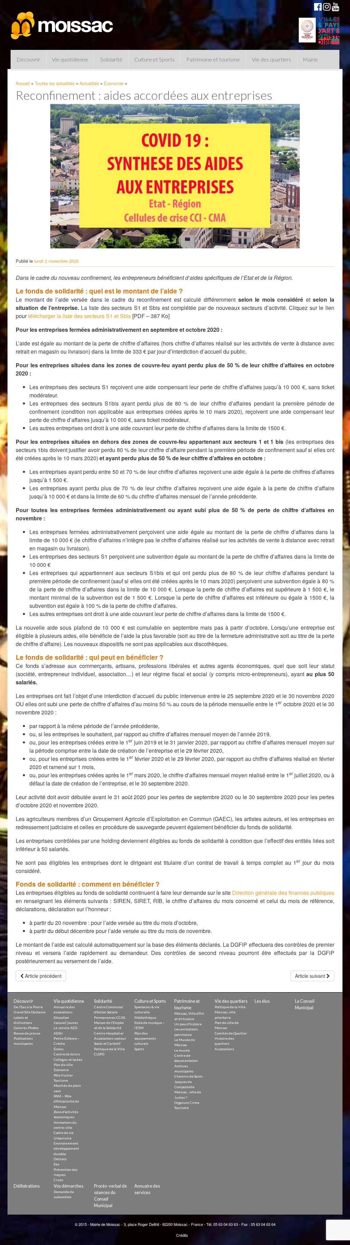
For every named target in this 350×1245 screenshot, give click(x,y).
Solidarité (111, 59)
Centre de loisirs (67, 1054)
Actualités (89, 83)
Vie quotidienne (70, 59)
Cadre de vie (63, 1133)
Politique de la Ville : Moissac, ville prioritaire (231, 1012)
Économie (113, 83)
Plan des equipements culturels (145, 1038)
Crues (58, 1180)
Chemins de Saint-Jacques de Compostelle (188, 1081)
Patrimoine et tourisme (213, 59)
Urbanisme (62, 1138)
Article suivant (310, 975)
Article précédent (43, 975)
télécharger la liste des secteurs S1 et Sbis (79, 316)
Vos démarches (68, 1186)
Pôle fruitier (63, 1075)
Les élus (262, 1001)
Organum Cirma (186, 1102)
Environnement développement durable (66, 1148)
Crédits (182, 1235)
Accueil (23, 83)
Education (61, 1017)
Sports (139, 1049)
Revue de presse (27, 1033)
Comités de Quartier (231, 1033)
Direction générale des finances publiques (283, 893)
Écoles (59, 1049)
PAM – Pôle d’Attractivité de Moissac (66, 1101)
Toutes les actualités (55, 83)
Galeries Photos (26, 1028)
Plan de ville (63, 1065)
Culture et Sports (154, 59)
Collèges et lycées (68, 1059)
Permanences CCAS (109, 1017)
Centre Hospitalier (109, 1033)
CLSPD (99, 1054)
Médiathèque (145, 1017)
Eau (56, 1164)
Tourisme (61, 1080)
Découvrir (28, 59)
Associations (224, 1049)
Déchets (60, 1159)
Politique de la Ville (109, 1049)
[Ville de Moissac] (63, 22)
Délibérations (27, 1186)
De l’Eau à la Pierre (28, 1007)
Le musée (182, 1050)
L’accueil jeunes (66, 1023)
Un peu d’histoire (188, 1024)
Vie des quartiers (271, 59)
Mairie (310, 59)
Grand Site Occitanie (29, 1012)
